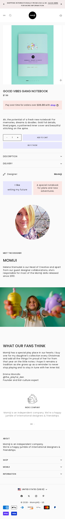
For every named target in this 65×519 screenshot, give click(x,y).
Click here (53, 3)
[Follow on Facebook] (21, 496)
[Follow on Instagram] (36, 496)
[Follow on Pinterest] (43, 496)
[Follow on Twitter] (29, 496)
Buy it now (32, 145)
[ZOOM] (61, 80)
